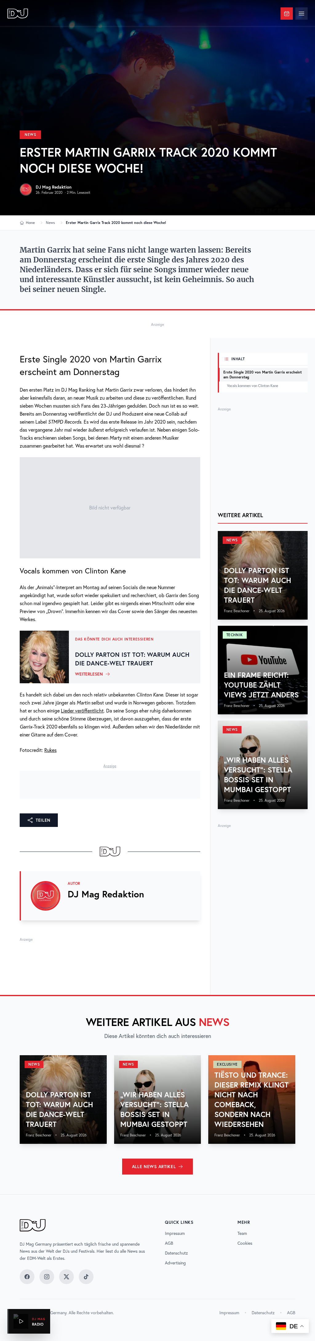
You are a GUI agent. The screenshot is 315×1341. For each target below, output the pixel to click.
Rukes (50, 750)
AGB (169, 1243)
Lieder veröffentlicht (82, 711)
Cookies (244, 1243)
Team (242, 1233)
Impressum (175, 1233)
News (30, 134)
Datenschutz (176, 1253)
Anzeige (157, 324)
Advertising (175, 1263)
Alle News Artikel (154, 1166)
